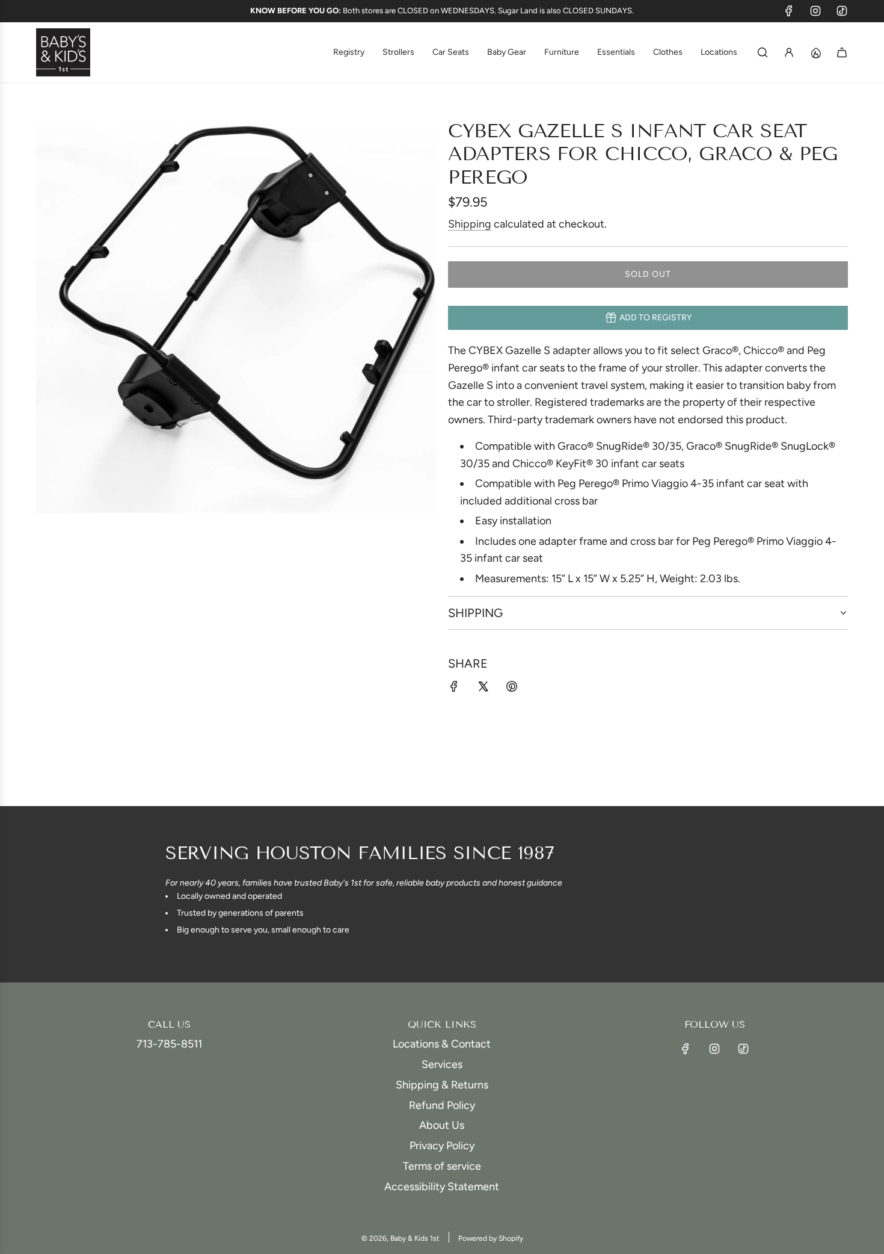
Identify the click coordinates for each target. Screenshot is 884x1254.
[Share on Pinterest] (512, 689)
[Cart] (842, 52)
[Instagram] (815, 11)
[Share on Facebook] (454, 689)
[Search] (762, 52)
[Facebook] (789, 11)
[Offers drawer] (815, 52)
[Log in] (789, 52)
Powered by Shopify (490, 1238)
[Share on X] (483, 689)
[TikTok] (842, 11)
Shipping (469, 224)
